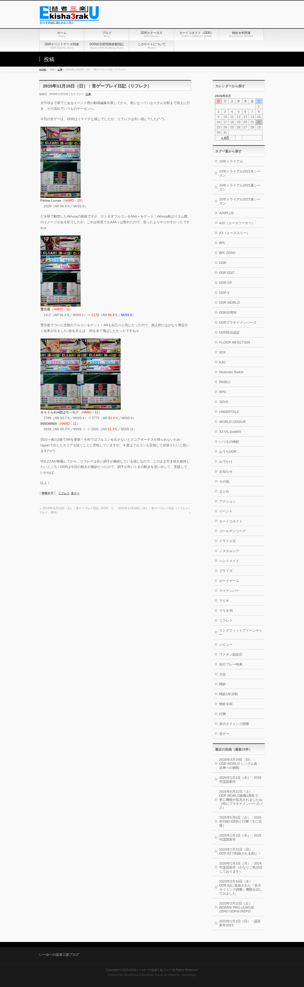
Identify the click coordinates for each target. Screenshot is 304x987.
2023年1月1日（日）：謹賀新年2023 (240, 923)
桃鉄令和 (226, 704)
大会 (222, 674)
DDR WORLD (229, 302)
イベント (226, 511)
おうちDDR (227, 451)
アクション (227, 501)
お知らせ (226, 471)
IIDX (222, 352)
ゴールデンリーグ (232, 531)
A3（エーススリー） (234, 233)
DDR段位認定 (229, 332)
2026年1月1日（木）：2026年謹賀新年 (240, 779)
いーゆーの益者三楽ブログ (154, 970)
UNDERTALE (229, 412)
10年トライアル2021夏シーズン (240, 187)
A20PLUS (226, 213)
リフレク (64, 493)
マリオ (224, 600)
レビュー (226, 644)
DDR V (224, 292)
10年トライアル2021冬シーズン (240, 173)
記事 (88, 94)
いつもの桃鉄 (229, 442)
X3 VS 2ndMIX (230, 432)
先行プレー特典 (230, 664)
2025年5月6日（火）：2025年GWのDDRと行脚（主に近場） (240, 821)
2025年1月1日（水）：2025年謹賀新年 (240, 837)
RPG (222, 392)
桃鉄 (222, 684)
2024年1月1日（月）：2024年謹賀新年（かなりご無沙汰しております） (240, 867)
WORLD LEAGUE (232, 422)
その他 (224, 481)
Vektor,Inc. (174, 975)
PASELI (224, 382)
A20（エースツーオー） (237, 223)
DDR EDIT (227, 273)
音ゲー (75, 493)
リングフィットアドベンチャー (240, 632)
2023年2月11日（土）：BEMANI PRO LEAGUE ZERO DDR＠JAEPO (237, 907)
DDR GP (225, 283)
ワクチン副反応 (230, 654)
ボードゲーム (229, 581)
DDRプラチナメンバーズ (237, 322)
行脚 (222, 714)
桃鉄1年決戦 (228, 694)
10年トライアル (231, 161)
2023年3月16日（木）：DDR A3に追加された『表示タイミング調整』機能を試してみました (240, 887)
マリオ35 (226, 610)
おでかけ (226, 461)
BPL (222, 243)
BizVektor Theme (152, 975)
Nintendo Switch (231, 372)
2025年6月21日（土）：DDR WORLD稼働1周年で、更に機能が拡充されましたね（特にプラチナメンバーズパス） (240, 800)
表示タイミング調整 (234, 724)
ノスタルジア (229, 551)
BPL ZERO (227, 253)
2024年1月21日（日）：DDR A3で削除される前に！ (240, 851)
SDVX (223, 402)
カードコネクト (230, 521)
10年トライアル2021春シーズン (240, 201)
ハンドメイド (229, 561)
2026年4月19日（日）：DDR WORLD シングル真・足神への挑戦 (240, 764)
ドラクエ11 (227, 541)
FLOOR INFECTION (234, 342)
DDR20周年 (228, 312)
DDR (222, 263)
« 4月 (225, 138)
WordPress (131, 975)
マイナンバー (229, 591)
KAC (222, 362)
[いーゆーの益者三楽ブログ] (69, 19)
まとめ (224, 491)
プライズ (226, 571)
